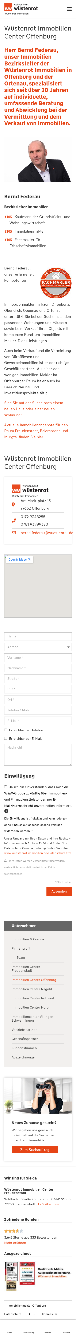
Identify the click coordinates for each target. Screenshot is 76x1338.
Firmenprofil (21, 949)
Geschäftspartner (25, 1039)
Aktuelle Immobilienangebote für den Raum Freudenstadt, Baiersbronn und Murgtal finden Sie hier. (36, 431)
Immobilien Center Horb (30, 1008)
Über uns (47, 1332)
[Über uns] (47, 1324)
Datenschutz (12, 1314)
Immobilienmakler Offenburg (27, 1305)
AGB (31, 1314)
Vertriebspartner (24, 1030)
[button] (69, 9)
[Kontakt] (66, 1324)
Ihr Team (18, 958)
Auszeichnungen (24, 1057)
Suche (9, 1332)
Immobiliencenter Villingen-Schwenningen (33, 1019)
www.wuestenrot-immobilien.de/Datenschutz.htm (37, 853)
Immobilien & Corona (28, 939)
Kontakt (66, 1332)
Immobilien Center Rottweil (33, 998)
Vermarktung (28, 1332)
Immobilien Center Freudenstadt (26, 969)
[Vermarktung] (28, 1324)
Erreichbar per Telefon (26, 730)
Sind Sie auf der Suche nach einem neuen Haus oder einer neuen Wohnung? (33, 409)
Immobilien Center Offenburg (34, 980)
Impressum (49, 1314)
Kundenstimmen (24, 1048)
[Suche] (9, 1324)
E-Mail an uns (48, 1204)
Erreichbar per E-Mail (25, 738)
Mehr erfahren (15, 1243)
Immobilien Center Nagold (32, 989)
